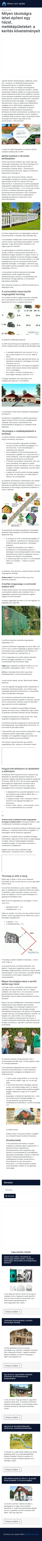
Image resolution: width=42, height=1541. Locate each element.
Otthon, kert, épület (15, 3)
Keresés (10, 1196)
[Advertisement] (21, 55)
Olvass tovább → (12, 1311)
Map (26, 1534)
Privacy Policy (34, 1534)
